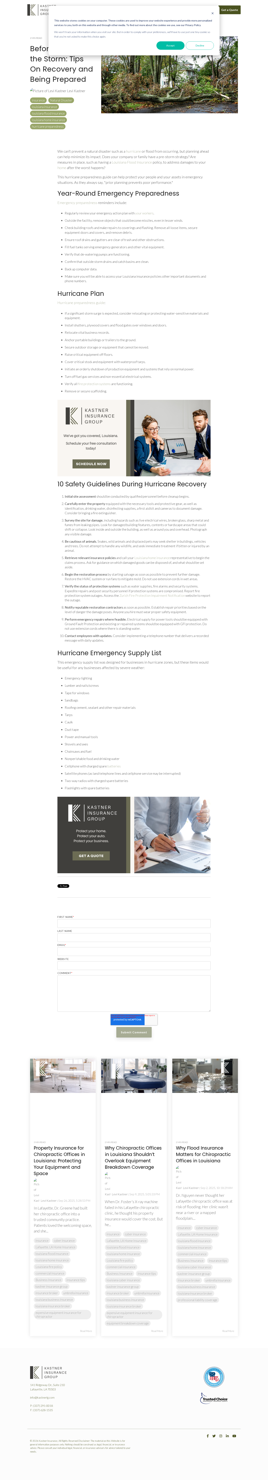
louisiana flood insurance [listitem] (52, 1254)
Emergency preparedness (77, 202)
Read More (86, 1331)
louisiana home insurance (48, 120)
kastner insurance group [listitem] (52, 1286)
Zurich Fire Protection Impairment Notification (152, 595)
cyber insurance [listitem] (64, 1240)
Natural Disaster (61, 100)
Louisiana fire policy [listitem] (49, 1267)
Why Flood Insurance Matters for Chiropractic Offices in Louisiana (203, 1154)
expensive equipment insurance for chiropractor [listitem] (58, 1314)
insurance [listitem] (42, 1240)
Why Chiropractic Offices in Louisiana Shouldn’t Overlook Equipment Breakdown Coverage (133, 1157)
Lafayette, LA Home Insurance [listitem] (55, 1247)
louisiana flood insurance (48, 113)
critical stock (83, 362)
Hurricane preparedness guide (81, 302)
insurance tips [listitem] (76, 1280)
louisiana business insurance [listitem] (54, 1299)
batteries (114, 766)
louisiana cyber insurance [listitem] (123, 1280)
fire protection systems (94, 384)
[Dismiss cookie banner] (212, 13)
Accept (170, 45)
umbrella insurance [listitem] (75, 1293)
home (61, 167)
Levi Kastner (75, 91)
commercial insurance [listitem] (50, 1273)
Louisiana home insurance (152, 558)
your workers (144, 213)
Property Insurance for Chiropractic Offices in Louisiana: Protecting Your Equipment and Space (59, 1161)
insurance (38, 100)
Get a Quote (229, 9)
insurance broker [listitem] (47, 1293)
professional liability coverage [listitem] (197, 1300)
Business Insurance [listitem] (48, 1280)
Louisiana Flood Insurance (132, 162)
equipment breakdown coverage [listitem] (128, 1323)
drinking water (109, 759)
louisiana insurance (44, 107)
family (142, 156)
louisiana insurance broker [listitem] (53, 1306)
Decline (200, 45)
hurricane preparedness (48, 126)
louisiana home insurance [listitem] (52, 1260)
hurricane (133, 151)
